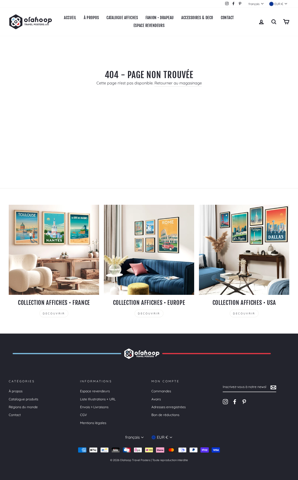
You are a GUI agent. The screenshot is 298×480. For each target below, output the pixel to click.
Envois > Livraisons (94, 407)
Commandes (161, 391)
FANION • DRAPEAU (160, 17)
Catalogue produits (23, 399)
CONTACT (227, 17)
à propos (91, 17)
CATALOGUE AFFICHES (122, 17)
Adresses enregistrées (168, 407)
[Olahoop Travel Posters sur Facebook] (234, 401)
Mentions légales (93, 423)
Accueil (70, 17)
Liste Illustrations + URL (98, 399)
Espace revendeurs (95, 391)
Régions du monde (23, 407)
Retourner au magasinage (178, 83)
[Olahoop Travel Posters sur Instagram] (225, 401)
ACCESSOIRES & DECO (197, 17)
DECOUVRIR (54, 313)
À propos (15, 391)
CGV (83, 415)
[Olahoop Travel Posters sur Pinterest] (244, 401)
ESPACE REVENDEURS (149, 25)
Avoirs (156, 399)
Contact (15, 415)
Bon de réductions (165, 415)
